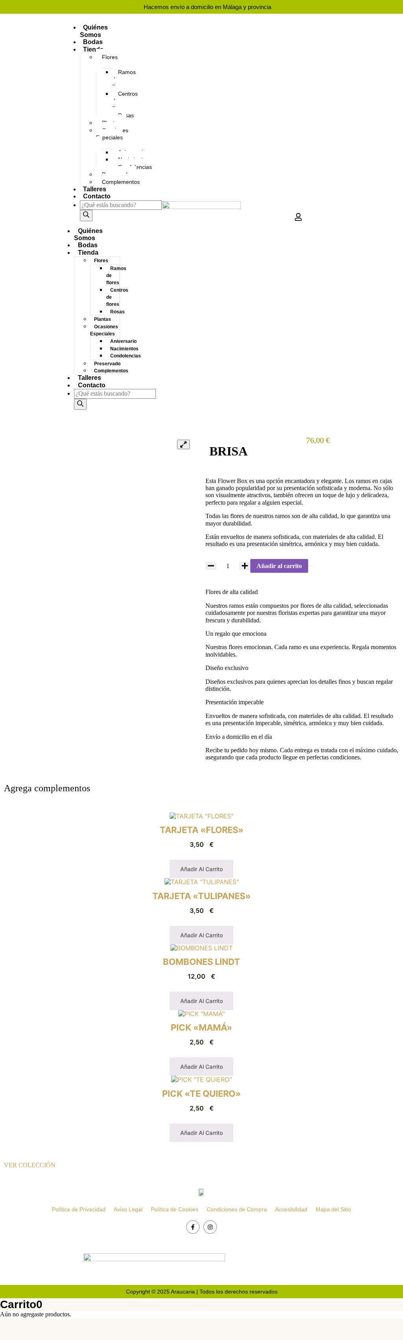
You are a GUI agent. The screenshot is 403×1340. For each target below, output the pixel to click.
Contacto (97, 196)
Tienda (93, 49)
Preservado (107, 363)
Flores (110, 57)
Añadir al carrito (279, 566)
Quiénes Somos (94, 31)
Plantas (102, 319)
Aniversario (123, 341)
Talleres (94, 189)
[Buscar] (86, 215)
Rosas (117, 312)
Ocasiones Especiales (112, 134)
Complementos (121, 182)
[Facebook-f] (193, 1227)
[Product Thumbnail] (183, 444)
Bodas (93, 42)
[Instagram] (210, 1227)
